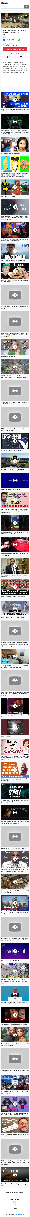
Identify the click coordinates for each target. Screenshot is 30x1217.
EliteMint (4, 3)
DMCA (15, 1202)
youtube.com (20, 1214)
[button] (26, 7)
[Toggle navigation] (26, 3)
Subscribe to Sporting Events (15, 49)
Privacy (15, 1204)
